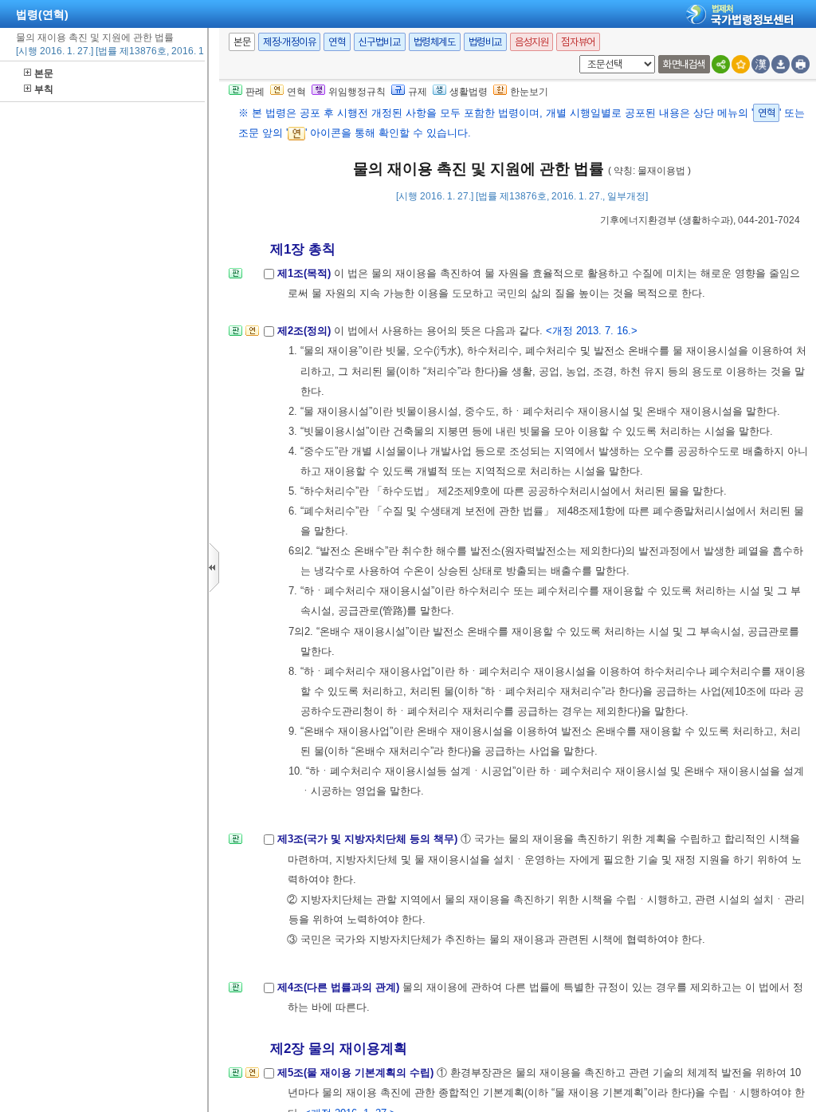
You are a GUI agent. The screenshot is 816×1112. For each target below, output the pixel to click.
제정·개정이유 (289, 42)
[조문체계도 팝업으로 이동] (235, 278)
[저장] (780, 64)
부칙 (43, 89)
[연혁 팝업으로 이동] (252, 335)
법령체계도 (435, 42)
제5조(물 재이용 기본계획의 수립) (357, 1072)
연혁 (336, 42)
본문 (43, 73)
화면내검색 (684, 64)
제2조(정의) (305, 331)
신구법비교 (380, 42)
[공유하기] (721, 64)
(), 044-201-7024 (700, 220)
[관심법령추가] (741, 64)
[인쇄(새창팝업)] (800, 64)
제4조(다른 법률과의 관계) (339, 987)
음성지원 (531, 42)
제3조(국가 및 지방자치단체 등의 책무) (369, 839)
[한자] (760, 64)
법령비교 (485, 42)
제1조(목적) (305, 273)
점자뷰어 (577, 42)
